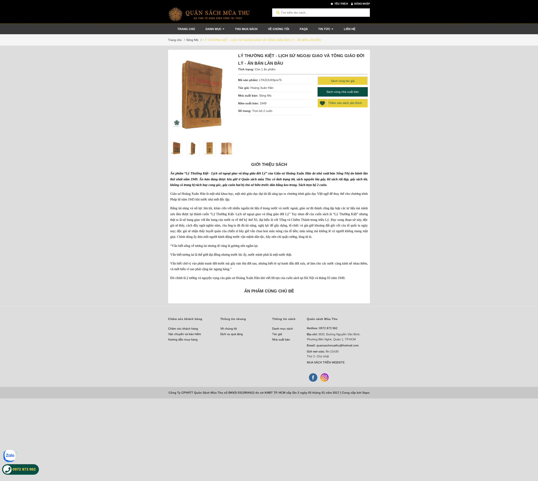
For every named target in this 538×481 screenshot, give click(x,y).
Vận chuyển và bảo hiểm (184, 334)
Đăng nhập (362, 3)
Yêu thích (341, 3)
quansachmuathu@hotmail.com (337, 345)
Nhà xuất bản (281, 339)
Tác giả (277, 334)
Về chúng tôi (228, 328)
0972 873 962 (328, 328)
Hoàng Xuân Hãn (262, 87)
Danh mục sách (282, 328)
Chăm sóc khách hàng (183, 328)
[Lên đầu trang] (526, 460)
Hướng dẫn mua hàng (183, 339)
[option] (176, 148)
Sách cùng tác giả (343, 81)
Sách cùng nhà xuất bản (342, 91)
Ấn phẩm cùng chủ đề (269, 291)
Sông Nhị (265, 95)
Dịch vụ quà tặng (231, 334)
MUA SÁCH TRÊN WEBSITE (326, 362)
